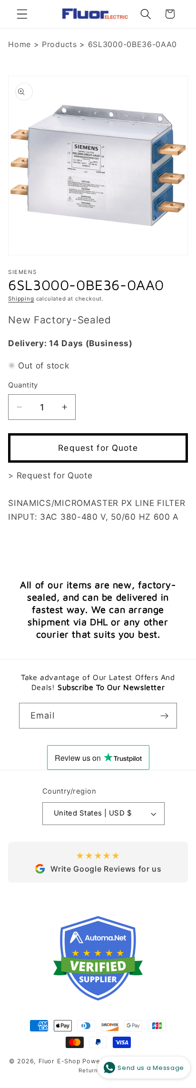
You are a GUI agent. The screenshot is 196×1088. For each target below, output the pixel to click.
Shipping (21, 298)
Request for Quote (98, 448)
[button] (22, 14)
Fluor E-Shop (60, 1061)
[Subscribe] (164, 716)
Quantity (23, 385)
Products (59, 44)
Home (19, 44)
